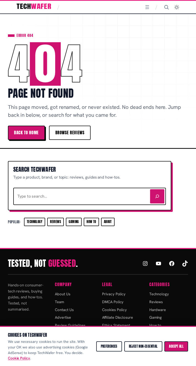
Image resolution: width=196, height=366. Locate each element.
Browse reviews (69, 132)
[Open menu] (147, 7)
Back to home (26, 132)
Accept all (176, 346)
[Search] (166, 7)
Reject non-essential (143, 346)
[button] (176, 7)
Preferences (109, 346)
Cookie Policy (19, 358)
